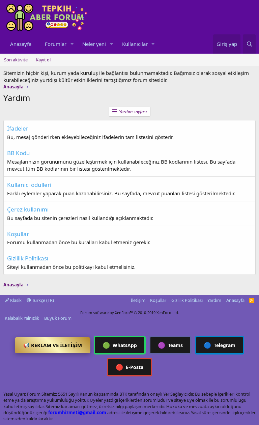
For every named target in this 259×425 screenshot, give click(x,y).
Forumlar (55, 43)
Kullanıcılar (135, 43)
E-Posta (129, 367)
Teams (170, 345)
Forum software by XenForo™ (129, 312)
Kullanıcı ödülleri (29, 185)
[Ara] (249, 44)
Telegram (219, 345)
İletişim (138, 300)
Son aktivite (16, 60)
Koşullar (18, 234)
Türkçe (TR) (42, 300)
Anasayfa (20, 43)
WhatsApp (120, 345)
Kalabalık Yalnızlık (22, 318)
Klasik (15, 300)
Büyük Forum (57, 318)
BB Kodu (18, 153)
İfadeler (17, 128)
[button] (72, 44)
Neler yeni (94, 43)
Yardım (214, 300)
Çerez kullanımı (28, 209)
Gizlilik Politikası (27, 258)
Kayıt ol (43, 60)
